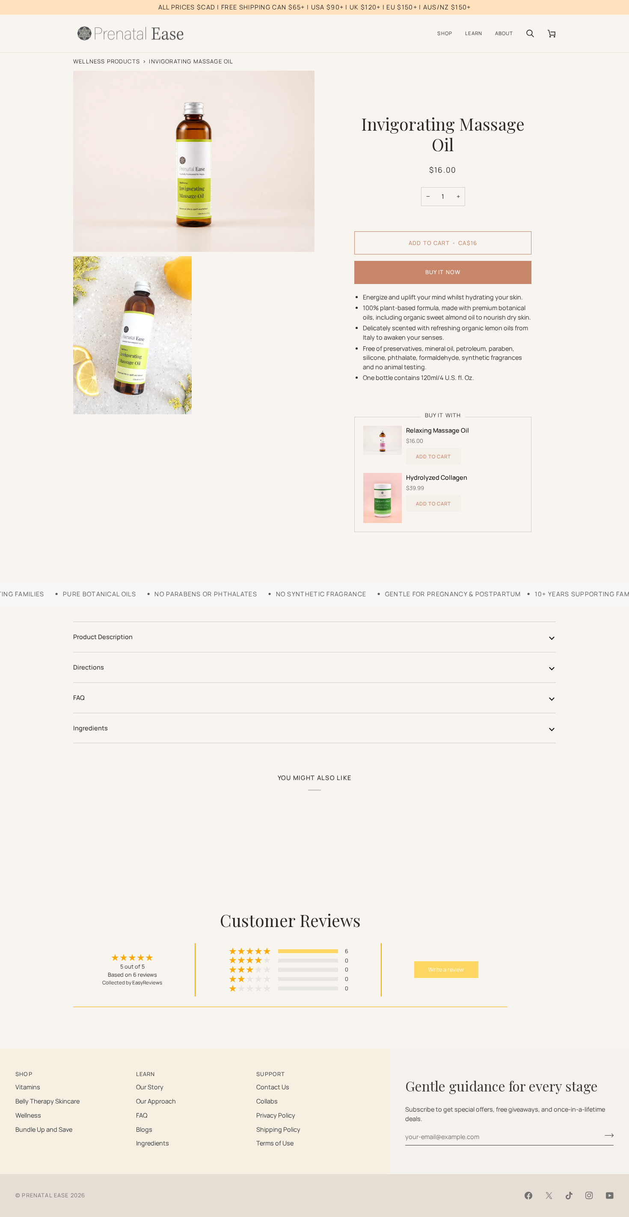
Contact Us (272, 1087)
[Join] (606, 1135)
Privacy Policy (275, 1115)
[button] (444, 34)
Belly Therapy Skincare (47, 1101)
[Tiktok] (569, 1195)
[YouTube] (610, 1195)
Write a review (446, 969)
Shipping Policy (278, 1129)
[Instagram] (589, 1195)
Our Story (149, 1087)
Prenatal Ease (45, 1195)
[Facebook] (528, 1195)
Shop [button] (24, 1074)
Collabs (267, 1101)
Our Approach (156, 1101)
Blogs (144, 1129)
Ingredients (90, 728)
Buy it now (443, 272)
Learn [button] (145, 1074)
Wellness (28, 1115)
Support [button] (270, 1074)
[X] (549, 1195)
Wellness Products (106, 61)
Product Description (103, 637)
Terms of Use (275, 1143)
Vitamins (27, 1087)
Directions (88, 667)
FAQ (79, 698)
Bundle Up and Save (43, 1129)
